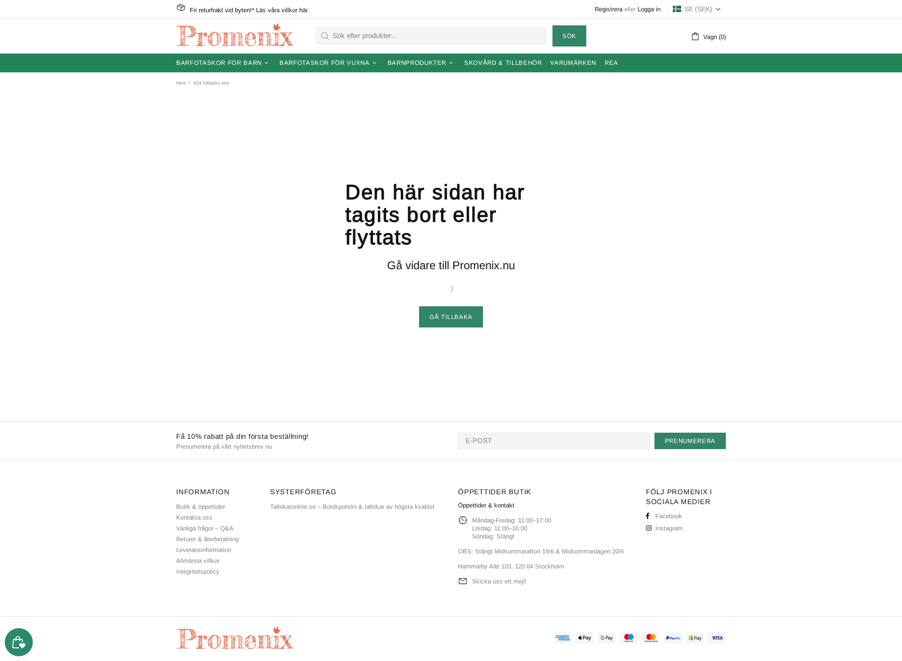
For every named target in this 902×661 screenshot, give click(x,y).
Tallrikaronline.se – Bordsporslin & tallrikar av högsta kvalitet (352, 506)
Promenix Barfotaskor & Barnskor (235, 36)
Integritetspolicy (197, 571)
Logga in (649, 9)
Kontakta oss (194, 517)
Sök (569, 35)
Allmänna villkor (197, 560)
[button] (697, 9)
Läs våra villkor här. (282, 10)
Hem (181, 83)
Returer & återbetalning (207, 539)
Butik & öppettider (200, 506)
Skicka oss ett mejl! (499, 581)
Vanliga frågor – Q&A (204, 528)
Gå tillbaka (451, 316)
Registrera (608, 9)
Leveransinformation (203, 549)
